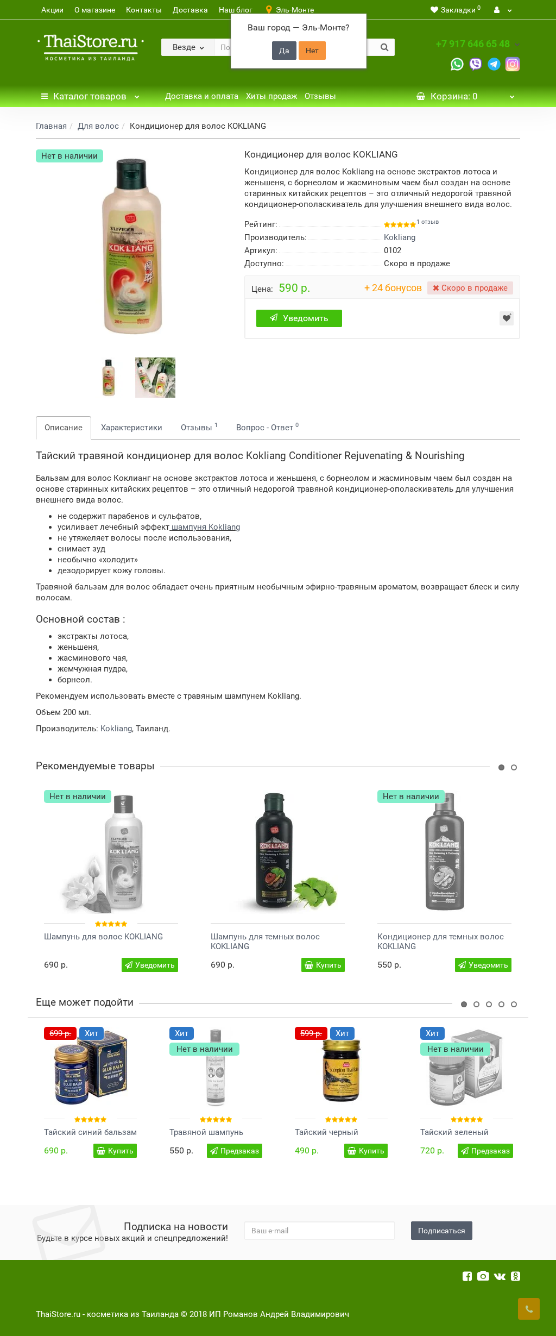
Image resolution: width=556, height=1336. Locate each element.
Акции (52, 9)
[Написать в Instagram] (512, 63)
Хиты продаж (271, 96)
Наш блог (235, 9)
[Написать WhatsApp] (457, 63)
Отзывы (320, 96)
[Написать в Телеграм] (494, 63)
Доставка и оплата (201, 96)
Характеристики (131, 427)
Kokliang (116, 728)
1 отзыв (427, 221)
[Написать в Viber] (475, 63)
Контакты (144, 9)
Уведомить (305, 318)
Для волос (98, 126)
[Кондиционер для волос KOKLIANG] (108, 377)
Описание (64, 427)
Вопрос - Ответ (267, 427)
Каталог (90, 96)
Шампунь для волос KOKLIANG (103, 937)
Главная (51, 126)
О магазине (94, 9)
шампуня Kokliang (206, 527)
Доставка (190, 9)
